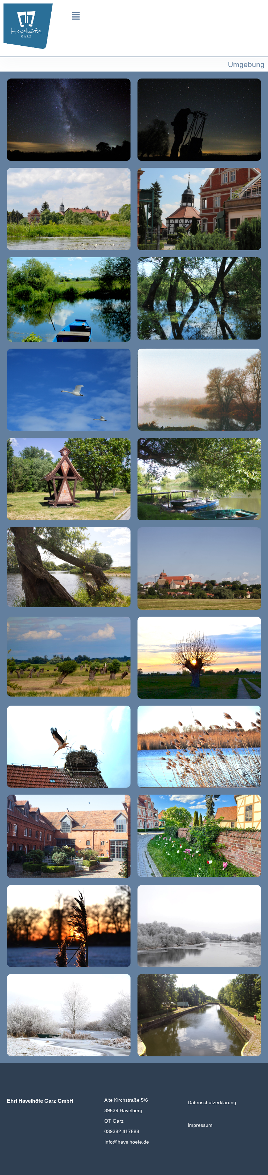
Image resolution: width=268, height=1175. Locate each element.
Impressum (200, 1125)
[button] (76, 16)
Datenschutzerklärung (212, 1102)
